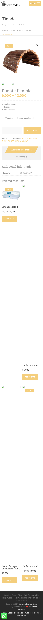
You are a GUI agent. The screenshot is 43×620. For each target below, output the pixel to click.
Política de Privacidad (23, 613)
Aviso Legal (8, 613)
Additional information (21, 150)
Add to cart (32, 130)
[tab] (21, 149)
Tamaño (9, 118)
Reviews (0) (21, 157)
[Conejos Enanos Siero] (11, 3)
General (25, 138)
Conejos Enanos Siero (28, 604)
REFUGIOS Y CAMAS (19, 141)
